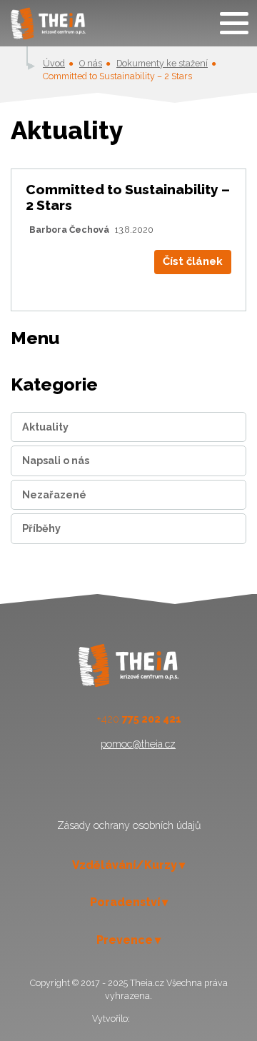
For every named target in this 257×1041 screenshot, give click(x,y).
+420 (139, 719)
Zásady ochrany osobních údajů (129, 825)
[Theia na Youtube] (144, 789)
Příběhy (41, 528)
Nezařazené (54, 495)
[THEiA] (48, 23)
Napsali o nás (55, 460)
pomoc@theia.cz (138, 744)
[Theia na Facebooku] (111, 789)
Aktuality (45, 427)
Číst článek (193, 261)
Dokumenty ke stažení (162, 63)
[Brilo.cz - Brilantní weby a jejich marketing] (149, 1018)
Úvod (54, 63)
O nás (90, 63)
